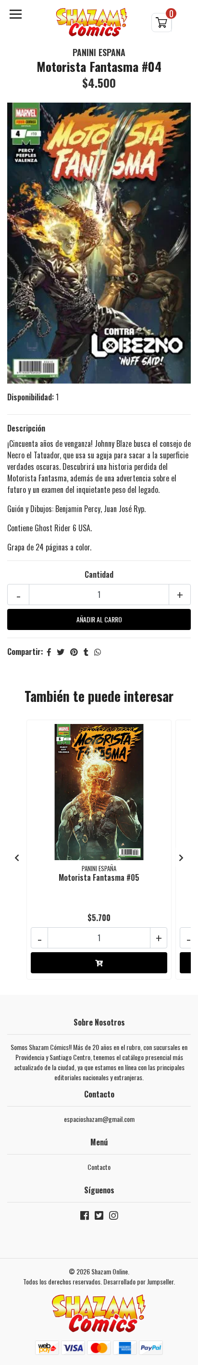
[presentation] (16, 857)
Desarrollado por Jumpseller (138, 1281)
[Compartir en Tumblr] (86, 651)
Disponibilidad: (30, 397)
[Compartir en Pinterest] (74, 651)
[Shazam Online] (91, 22)
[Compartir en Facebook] (49, 651)
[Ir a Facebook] (84, 1217)
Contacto (99, 1167)
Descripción (26, 428)
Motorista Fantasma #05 (99, 877)
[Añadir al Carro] (99, 962)
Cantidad (99, 574)
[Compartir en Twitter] (60, 651)
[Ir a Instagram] (113, 1217)
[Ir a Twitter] (99, 1217)
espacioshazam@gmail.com (99, 1119)
